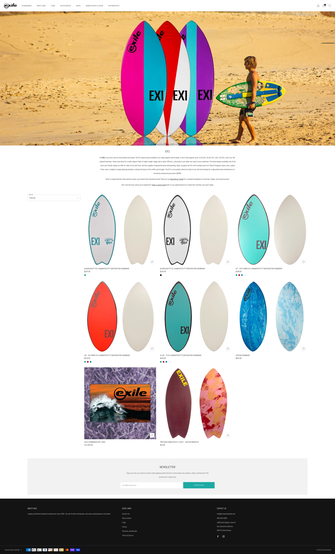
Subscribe (199, 485)
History (124, 527)
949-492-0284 (222, 518)
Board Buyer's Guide (94, 6)
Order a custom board (159, 185)
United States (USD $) (12, 550)
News (78, 6)
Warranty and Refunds (129, 531)
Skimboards (27, 6)
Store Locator (126, 518)
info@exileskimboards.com (226, 514)
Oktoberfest (114, 6)
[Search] (329, 5)
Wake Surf (41, 6)
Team (53, 6)
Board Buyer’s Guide (176, 179)
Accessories (65, 6)
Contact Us (126, 514)
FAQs (124, 522)
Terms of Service (127, 535)
